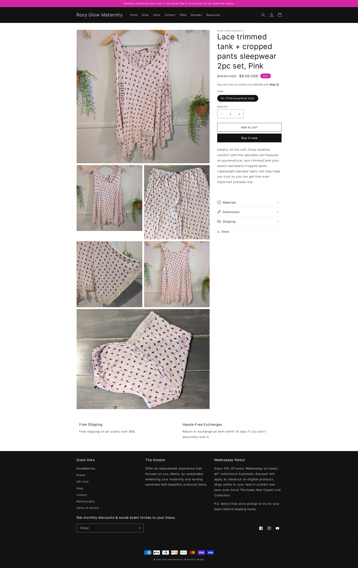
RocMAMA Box (86, 468)
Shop (79, 488)
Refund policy (85, 501)
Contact (81, 494)
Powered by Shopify (194, 559)
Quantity (222, 106)
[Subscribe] (139, 528)
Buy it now (249, 138)
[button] (263, 15)
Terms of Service (87, 507)
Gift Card (82, 481)
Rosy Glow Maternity (172, 559)
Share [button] (225, 231)
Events (80, 475)
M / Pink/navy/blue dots (237, 98)
